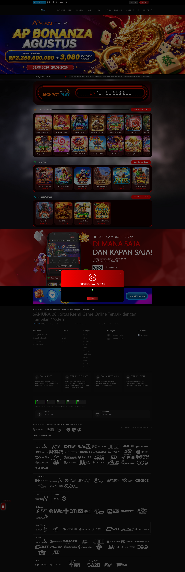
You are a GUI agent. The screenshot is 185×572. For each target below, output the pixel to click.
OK (92, 298)
